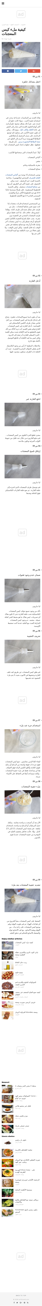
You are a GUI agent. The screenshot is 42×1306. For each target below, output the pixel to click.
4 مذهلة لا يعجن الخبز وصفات (25, 1086)
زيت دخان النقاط (21, 962)
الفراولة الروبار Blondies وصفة (26, 1012)
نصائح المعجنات (31, 187)
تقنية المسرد (5, 24)
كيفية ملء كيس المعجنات (24, 942)
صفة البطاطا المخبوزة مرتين (29, 142)
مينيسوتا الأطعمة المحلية (23, 1190)
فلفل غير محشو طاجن (23, 1106)
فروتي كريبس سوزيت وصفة (25, 1002)
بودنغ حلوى (19, 972)
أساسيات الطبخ (15, 24)
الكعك (31, 130)
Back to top (21, 1295)
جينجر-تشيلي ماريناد (22, 1126)
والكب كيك (24, 130)
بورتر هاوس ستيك (21, 1116)
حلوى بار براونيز (20, 1140)
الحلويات (23, 24)
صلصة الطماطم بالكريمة (23, 1150)
